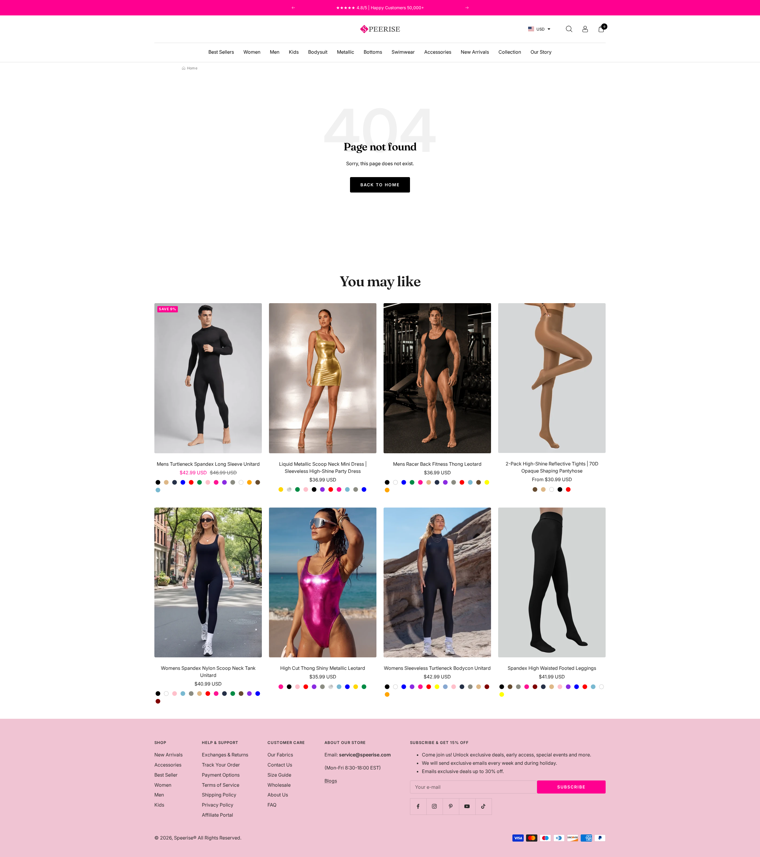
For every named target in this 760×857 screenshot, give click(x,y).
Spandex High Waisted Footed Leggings (552, 668)
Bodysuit (317, 52)
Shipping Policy (219, 795)
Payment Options (221, 775)
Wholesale (279, 785)
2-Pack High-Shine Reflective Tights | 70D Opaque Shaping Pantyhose (552, 467)
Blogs (330, 781)
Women (251, 52)
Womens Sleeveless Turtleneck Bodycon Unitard (437, 668)
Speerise (183, 838)
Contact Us (279, 765)
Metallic (345, 52)
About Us (277, 795)
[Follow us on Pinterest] (451, 806)
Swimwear (403, 52)
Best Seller (166, 775)
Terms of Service (220, 785)
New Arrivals (475, 52)
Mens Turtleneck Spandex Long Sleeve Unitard (208, 464)
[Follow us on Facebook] (418, 806)
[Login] (585, 29)
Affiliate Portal (217, 815)
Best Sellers (221, 52)
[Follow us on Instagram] (434, 806)
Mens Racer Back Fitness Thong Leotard (437, 464)
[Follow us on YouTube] (467, 806)
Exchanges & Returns (225, 755)
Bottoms (373, 52)
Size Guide (279, 775)
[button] (539, 29)
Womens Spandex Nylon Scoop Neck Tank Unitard (208, 671)
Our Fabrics (280, 755)
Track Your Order (221, 765)
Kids (294, 52)
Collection (509, 52)
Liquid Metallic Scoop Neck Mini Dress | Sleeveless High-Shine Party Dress (323, 467)
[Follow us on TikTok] (483, 806)
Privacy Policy (217, 805)
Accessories (437, 52)
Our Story (541, 52)
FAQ (271, 805)
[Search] (569, 29)
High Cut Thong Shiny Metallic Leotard (322, 668)
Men (274, 52)
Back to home (380, 184)
